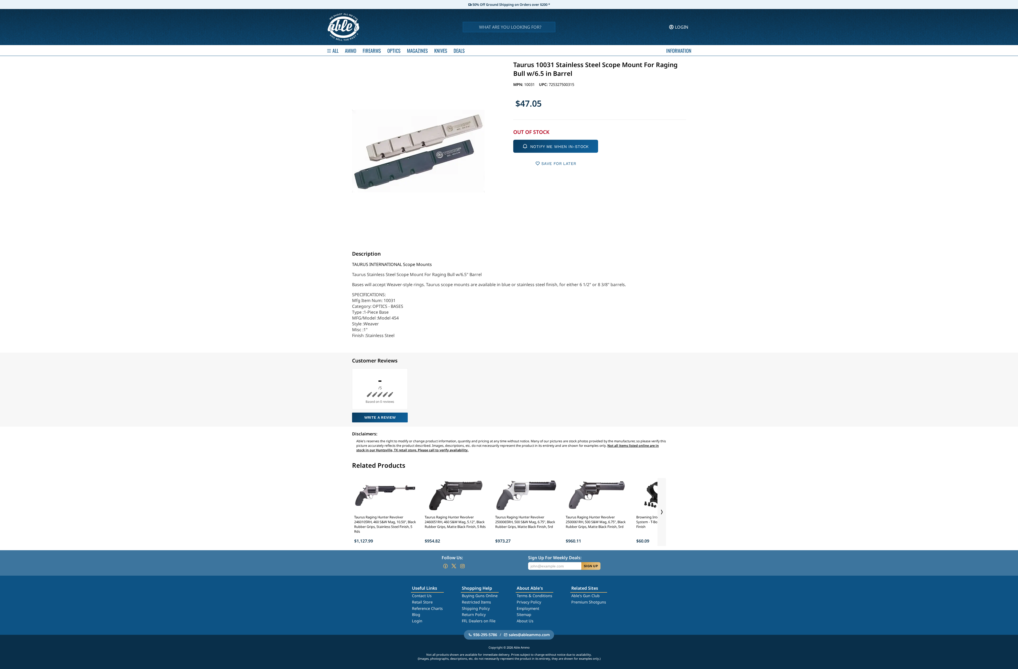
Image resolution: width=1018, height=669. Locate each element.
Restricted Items (476, 602)
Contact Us (422, 595)
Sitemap (524, 614)
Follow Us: (452, 558)
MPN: (518, 84)
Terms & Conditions (534, 595)
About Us (525, 620)
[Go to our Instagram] (462, 566)
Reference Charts (427, 608)
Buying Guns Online (480, 595)
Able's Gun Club (585, 595)
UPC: (544, 84)
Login (417, 620)
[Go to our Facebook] (445, 566)
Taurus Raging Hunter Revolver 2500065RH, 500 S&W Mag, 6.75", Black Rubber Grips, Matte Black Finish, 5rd (525, 522)
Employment (528, 608)
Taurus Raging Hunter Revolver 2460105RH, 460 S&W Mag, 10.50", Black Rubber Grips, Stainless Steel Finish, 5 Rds (385, 524)
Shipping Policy (476, 608)
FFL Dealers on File (478, 620)
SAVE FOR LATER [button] (558, 163)
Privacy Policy (529, 602)
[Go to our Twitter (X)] (454, 566)
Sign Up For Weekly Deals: (554, 558)
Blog (416, 614)
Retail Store (422, 602)
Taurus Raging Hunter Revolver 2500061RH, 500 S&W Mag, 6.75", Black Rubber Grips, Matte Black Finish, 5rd (596, 522)
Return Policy (474, 614)
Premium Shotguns (588, 602)
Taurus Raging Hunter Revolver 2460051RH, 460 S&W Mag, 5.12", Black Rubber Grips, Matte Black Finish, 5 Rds (455, 522)
